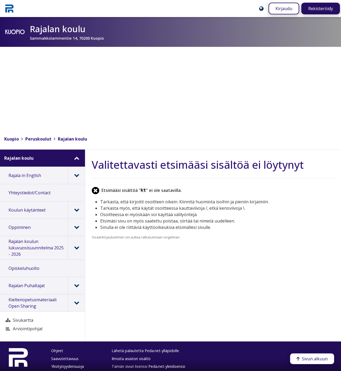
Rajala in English (25, 175)
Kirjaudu (283, 8)
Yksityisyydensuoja (67, 366)
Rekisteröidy (320, 8)
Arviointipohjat (28, 329)
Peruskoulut (38, 139)
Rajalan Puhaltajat (27, 285)
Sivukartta (23, 320)
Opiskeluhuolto (24, 268)
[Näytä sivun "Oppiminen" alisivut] (76, 227)
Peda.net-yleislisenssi (166, 366)
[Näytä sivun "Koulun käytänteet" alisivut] (76, 210)
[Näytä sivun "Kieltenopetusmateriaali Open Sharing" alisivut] (76, 302)
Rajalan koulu (72, 139)
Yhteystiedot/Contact (30, 193)
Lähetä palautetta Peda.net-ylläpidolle (145, 350)
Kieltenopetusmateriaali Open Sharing (32, 303)
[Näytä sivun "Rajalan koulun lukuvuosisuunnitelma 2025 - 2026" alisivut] (76, 247)
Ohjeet (57, 350)
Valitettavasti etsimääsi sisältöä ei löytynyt (198, 164)
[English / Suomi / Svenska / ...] (261, 8)
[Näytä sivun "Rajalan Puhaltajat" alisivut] (76, 285)
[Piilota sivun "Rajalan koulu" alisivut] (76, 158)
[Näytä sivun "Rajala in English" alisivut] (76, 175)
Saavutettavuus (65, 358)
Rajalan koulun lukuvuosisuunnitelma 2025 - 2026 (36, 247)
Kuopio (11, 139)
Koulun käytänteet (27, 210)
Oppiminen (20, 227)
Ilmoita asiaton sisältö (131, 358)
